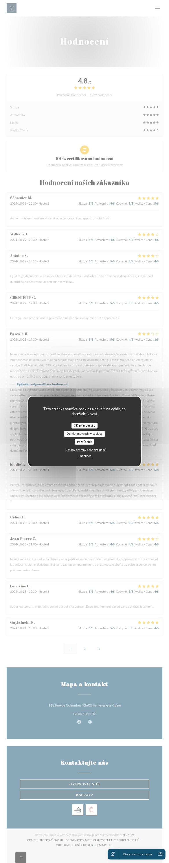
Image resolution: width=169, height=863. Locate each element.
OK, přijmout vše (84, 425)
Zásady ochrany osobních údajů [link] (86, 450)
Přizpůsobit (84, 441)
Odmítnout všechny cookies (84, 433)
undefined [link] (85, 456)
